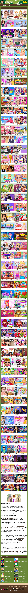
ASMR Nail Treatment (21, 540)
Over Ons (10, 587)
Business (19, 588)
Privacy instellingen (21, 587)
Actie (11, 5)
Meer (25, 5)
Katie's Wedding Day (16, 551)
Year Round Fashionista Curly (8, 518)
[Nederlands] (13, 589)
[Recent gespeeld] (26, 2)
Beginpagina (4, 5)
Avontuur (17, 5)
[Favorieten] (24, 2)
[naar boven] (23, 589)
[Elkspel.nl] (7, 2)
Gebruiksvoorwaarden (13, 586)
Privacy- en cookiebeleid (22, 586)
